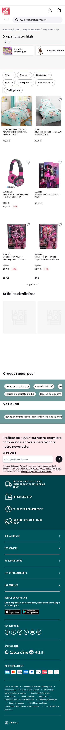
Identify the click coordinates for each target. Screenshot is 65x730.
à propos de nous (13, 560)
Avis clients (44, 696)
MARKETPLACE (11, 585)
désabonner (35, 470)
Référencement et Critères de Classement (22, 690)
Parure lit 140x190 (44, 386)
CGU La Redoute (27, 696)
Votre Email (9, 452)
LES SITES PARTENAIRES (16, 573)
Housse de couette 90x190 (20, 394)
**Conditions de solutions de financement (22, 706)
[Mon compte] (50, 10)
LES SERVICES (11, 548)
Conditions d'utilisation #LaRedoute (19, 700)
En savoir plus (12, 605)
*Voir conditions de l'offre (14, 466)
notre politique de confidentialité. (36, 472)
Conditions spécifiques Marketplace (37, 686)
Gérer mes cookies (16, 703)
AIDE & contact (12, 536)
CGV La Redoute (11, 686)
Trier (8, 75)
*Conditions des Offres (38, 703)
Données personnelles (48, 700)
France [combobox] (12, 722)
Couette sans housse (17, 386)
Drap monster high (51, 29)
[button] (58, 10)
